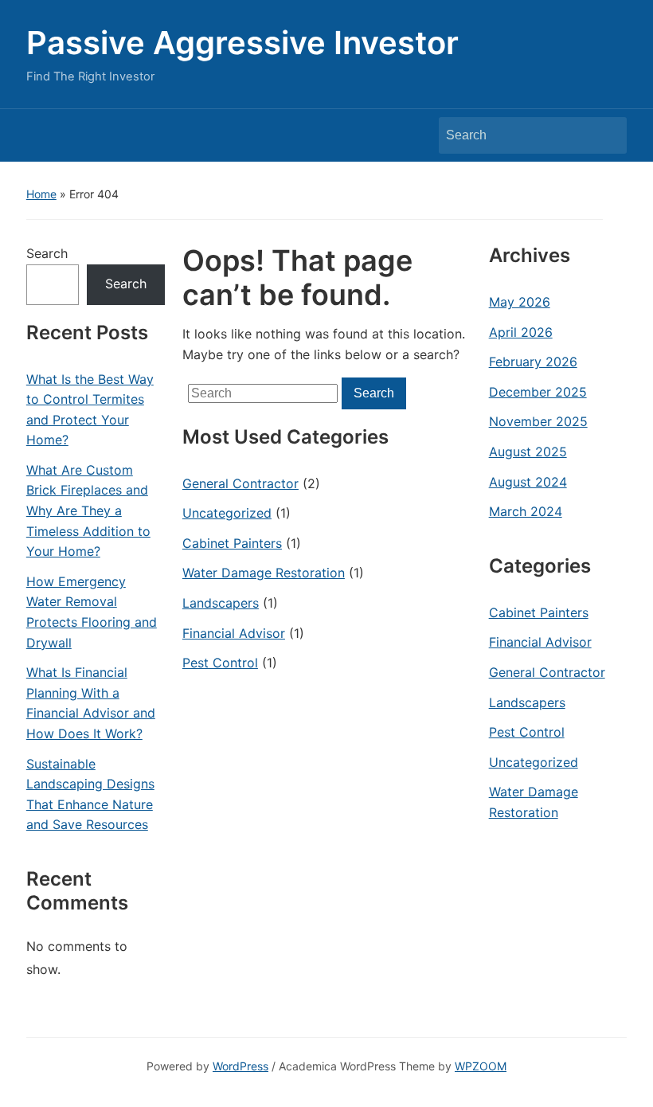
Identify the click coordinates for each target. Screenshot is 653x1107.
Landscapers (220, 603)
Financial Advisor (233, 633)
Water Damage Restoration (263, 573)
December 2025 (538, 392)
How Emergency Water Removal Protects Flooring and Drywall (91, 612)
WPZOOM (480, 1066)
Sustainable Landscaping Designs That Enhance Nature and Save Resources (90, 794)
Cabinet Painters (232, 543)
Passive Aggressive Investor (242, 42)
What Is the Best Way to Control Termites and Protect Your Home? (90, 409)
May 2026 (519, 302)
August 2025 (528, 452)
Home (41, 194)
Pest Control (220, 663)
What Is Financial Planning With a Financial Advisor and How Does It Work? (90, 702)
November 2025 (538, 421)
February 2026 (533, 362)
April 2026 (521, 332)
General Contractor (240, 483)
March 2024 (525, 511)
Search (607, 135)
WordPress (240, 1066)
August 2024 (528, 482)
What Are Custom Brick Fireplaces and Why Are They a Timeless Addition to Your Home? (88, 510)
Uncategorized (227, 513)
